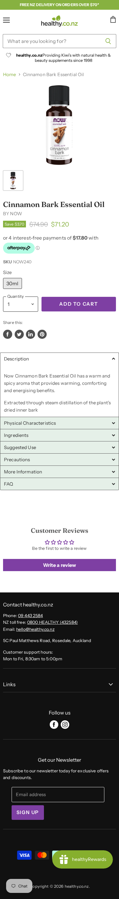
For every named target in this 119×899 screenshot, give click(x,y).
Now (16, 213)
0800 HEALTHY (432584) (52, 622)
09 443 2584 (30, 615)
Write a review (59, 565)
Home (9, 74)
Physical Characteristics (30, 423)
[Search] (108, 41)
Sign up (27, 812)
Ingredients (16, 435)
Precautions (17, 459)
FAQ (8, 484)
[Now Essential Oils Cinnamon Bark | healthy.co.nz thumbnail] (13, 180)
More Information (23, 471)
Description (16, 358)
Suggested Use (20, 447)
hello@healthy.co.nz (35, 629)
